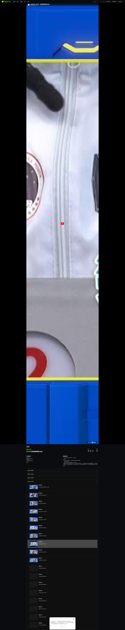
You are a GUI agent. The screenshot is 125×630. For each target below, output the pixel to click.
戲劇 (21, 1)
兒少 (18, 1)
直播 (28, 1)
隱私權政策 (65, 623)
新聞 (14, 1)
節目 (25, 1)
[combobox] (99, 2)
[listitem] (62, 487)
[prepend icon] (93, 1)
